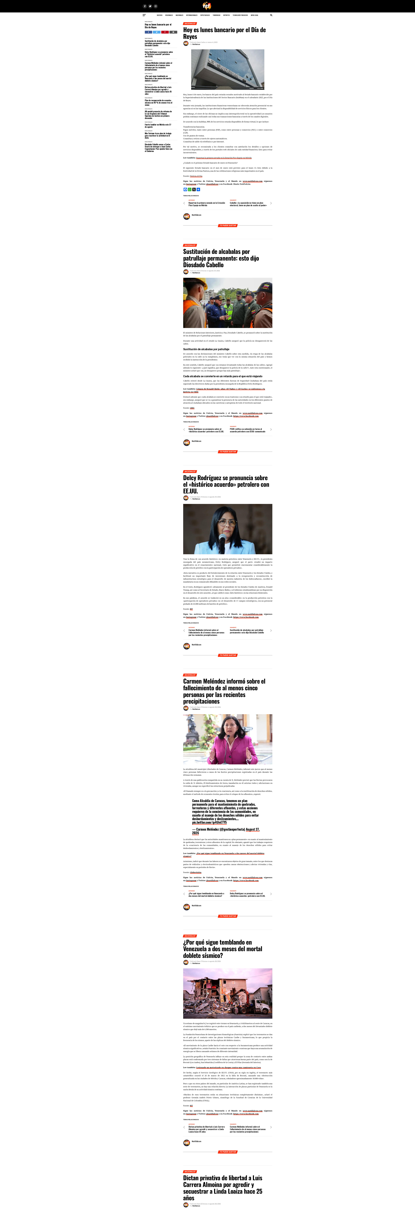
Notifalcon (196, 44)
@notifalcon (212, 184)
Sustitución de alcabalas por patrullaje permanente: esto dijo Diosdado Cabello (157, 43)
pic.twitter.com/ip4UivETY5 (209, 822)
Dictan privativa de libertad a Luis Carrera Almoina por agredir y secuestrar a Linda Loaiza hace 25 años (158, 90)
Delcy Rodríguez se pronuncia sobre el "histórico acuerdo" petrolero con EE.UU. (159, 54)
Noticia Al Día (196, 176)
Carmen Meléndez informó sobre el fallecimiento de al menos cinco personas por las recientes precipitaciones (158, 66)
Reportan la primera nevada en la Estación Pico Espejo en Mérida (224, 157)
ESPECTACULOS (205, 15)
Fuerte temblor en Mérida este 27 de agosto (158, 125)
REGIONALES (169, 15)
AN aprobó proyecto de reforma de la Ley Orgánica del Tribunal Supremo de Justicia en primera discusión (158, 114)
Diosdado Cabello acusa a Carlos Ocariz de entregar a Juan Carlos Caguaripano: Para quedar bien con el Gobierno (158, 147)
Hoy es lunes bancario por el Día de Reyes (158, 26)
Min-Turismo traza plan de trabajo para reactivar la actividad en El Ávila (158, 135)
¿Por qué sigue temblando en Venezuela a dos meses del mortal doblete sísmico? (158, 78)
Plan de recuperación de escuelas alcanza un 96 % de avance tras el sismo (158, 102)
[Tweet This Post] (157, 32)
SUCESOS (159, 15)
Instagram (191, 184)
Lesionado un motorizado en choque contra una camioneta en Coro (228, 1067)
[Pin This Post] (165, 32)
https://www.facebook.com (246, 416)
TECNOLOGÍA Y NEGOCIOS (240, 15)
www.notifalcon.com (253, 181)
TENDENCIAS (216, 15)
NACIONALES (179, 15)
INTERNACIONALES (191, 15)
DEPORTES (226, 15)
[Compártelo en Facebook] (148, 32)
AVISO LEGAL (254, 15)
